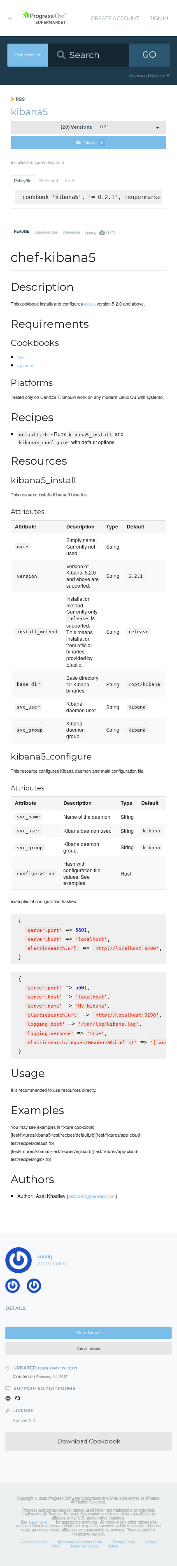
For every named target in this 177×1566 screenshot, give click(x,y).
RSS (19, 99)
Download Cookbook (88, 1441)
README (21, 231)
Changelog (71, 231)
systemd (25, 365)
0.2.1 (85, 127)
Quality (100, 232)
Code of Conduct (34, 1541)
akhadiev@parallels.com (92, 1196)
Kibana (89, 304)
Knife (70, 180)
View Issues (88, 1348)
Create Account (115, 18)
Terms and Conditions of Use (80, 1541)
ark (20, 357)
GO (149, 54)
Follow (92, 142)
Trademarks (37, 1522)
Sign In (158, 18)
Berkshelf (48, 180)
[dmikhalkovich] (37, 1287)
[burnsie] (15, 1287)
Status (113, 1545)
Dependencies (46, 231)
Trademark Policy (84, 1545)
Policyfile (23, 180)
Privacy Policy (124, 1541)
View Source (88, 1332)
